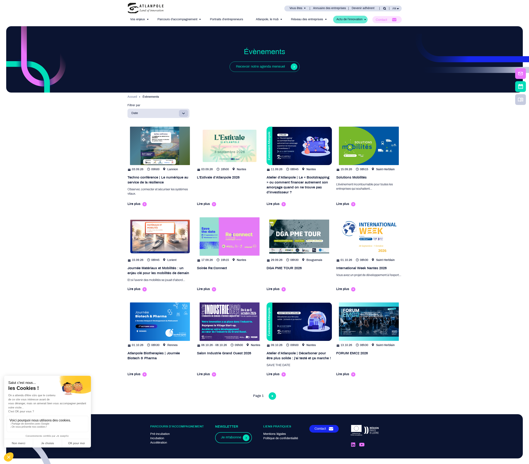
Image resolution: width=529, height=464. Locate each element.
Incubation (157, 438)
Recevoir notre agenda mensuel (260, 66)
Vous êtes (296, 8)
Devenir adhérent (363, 8)
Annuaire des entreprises (329, 8)
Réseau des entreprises (307, 19)
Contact (381, 19)
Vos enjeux (137, 19)
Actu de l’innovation (349, 19)
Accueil (132, 97)
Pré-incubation (160, 434)
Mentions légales (274, 434)
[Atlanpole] (145, 8)
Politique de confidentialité (280, 438)
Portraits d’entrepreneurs (226, 19)
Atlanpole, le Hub (267, 19)
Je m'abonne (231, 437)
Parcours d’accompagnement (177, 19)
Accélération (158, 442)
